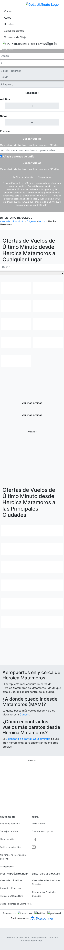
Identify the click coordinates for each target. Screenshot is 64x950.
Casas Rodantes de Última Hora (16, 904)
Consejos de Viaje (15, 37)
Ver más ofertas (32, 403)
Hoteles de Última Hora (11, 896)
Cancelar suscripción (42, 831)
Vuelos (8, 11)
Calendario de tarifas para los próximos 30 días (29, 145)
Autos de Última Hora (10, 888)
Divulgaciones (44, 177)
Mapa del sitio (7, 839)
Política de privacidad (23, 177)
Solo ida (8, 49)
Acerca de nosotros (10, 823)
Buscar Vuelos (32, 138)
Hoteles (8, 24)
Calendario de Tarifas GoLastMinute (28, 738)
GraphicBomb (40, 937)
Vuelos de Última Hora (11, 880)
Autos (7, 17)
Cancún (24, 714)
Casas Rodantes (14, 30)
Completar (55, 131)
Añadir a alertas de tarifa (18, 156)
